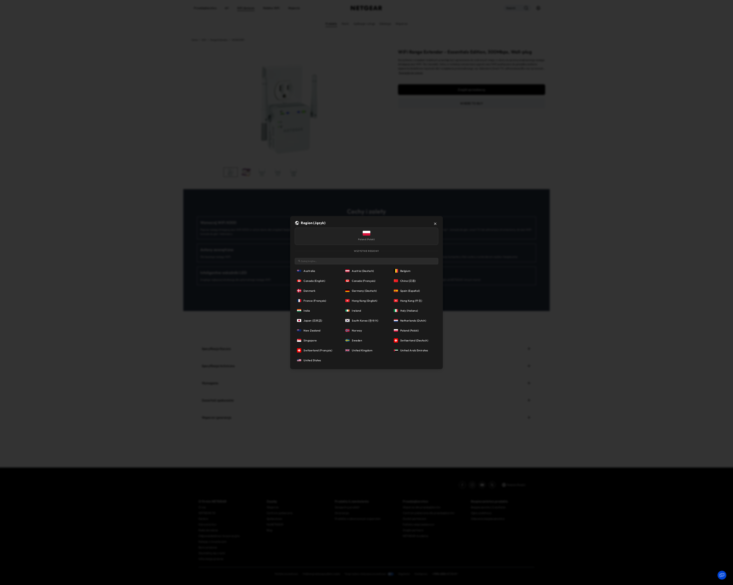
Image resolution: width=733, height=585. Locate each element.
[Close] (435, 224)
